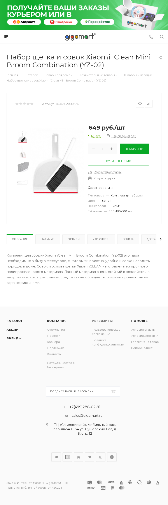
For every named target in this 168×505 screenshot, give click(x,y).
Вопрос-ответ (141, 348)
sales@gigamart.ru (87, 415)
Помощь (139, 321)
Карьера (53, 342)
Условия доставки (144, 335)
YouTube (100, 457)
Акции (13, 329)
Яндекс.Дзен (112, 457)
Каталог (15, 321)
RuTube (78, 457)
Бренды (14, 338)
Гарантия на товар (145, 342)
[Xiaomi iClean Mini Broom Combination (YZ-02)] (57, 162)
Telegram (89, 457)
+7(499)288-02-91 (85, 407)
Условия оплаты (143, 329)
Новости (53, 335)
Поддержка (56, 348)
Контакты (54, 354)
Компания (56, 321)
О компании (56, 329)
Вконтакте (56, 457)
